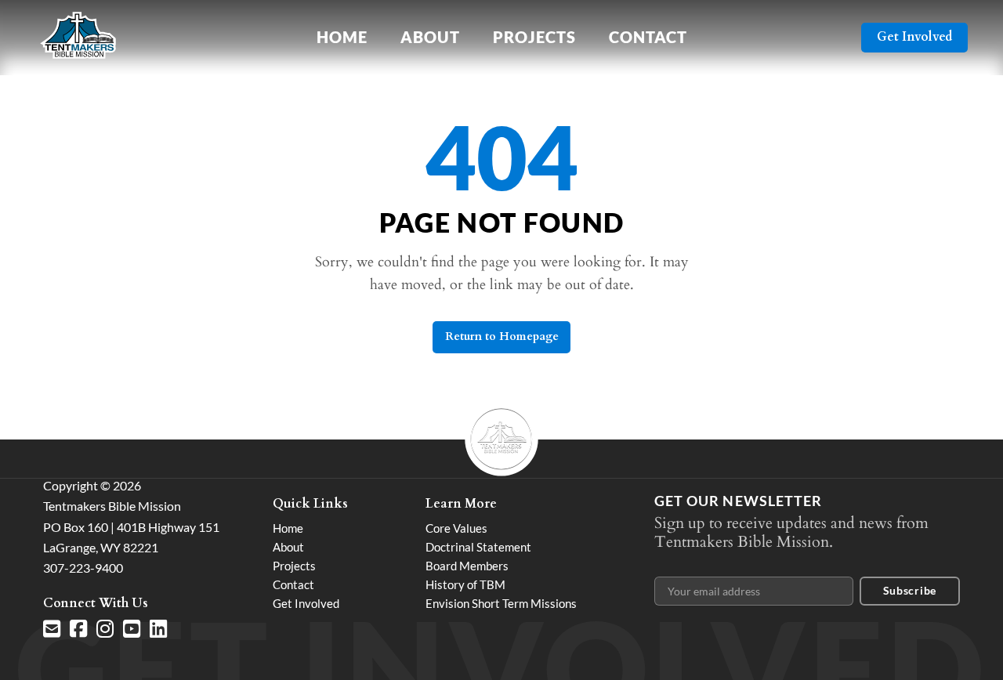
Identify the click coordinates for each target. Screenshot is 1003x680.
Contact (648, 36)
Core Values (456, 528)
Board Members (467, 566)
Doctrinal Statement (478, 547)
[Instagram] (105, 629)
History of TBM (465, 584)
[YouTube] (131, 629)
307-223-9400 (83, 567)
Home (342, 36)
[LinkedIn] (158, 629)
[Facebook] (78, 629)
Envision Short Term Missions (501, 603)
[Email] (51, 629)
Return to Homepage (502, 336)
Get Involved (914, 36)
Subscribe (909, 590)
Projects (534, 36)
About (430, 36)
